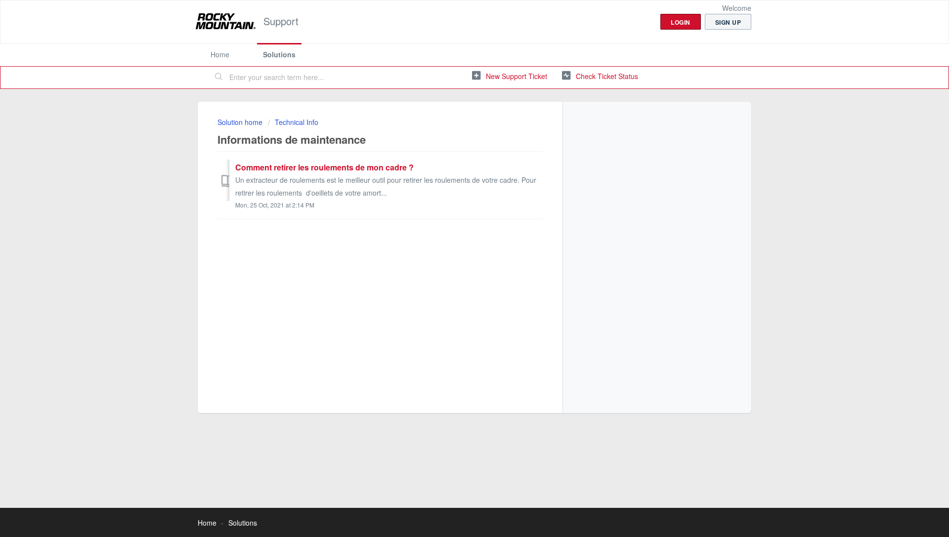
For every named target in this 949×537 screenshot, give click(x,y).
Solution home (240, 122)
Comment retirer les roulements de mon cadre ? (324, 167)
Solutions (279, 54)
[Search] (219, 77)
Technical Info (296, 122)
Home (220, 54)
